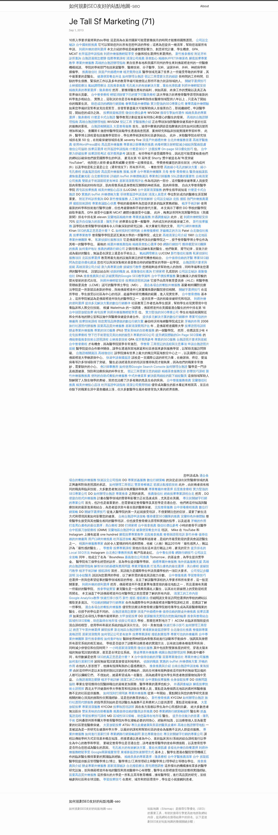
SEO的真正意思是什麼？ (94, 230)
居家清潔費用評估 (131, 181)
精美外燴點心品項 (110, 190)
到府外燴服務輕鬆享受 (119, 54)
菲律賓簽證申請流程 (134, 194)
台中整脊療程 (100, 94)
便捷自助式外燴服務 (83, 498)
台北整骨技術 (100, 176)
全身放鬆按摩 (180, 679)
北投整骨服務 (164, 507)
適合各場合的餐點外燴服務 (162, 285)
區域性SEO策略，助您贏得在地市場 (93, 620)
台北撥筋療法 (135, 766)
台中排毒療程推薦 (186, 507)
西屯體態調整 (154, 766)
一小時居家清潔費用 (123, 648)
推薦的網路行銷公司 (111, 249)
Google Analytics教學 (84, 598)
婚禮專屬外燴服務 (165, 561)
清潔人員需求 (157, 194)
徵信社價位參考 (136, 113)
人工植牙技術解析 (141, 199)
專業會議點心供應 (104, 203)
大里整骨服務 (122, 126)
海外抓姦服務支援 (190, 561)
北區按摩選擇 (91, 258)
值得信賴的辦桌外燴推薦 (179, 611)
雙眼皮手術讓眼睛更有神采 (100, 181)
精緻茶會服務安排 (174, 371)
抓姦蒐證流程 (91, 171)
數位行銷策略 (156, 480)
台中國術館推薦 (87, 44)
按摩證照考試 (97, 153)
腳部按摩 (107, 629)
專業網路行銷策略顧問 (174, 711)
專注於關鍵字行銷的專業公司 (183, 734)
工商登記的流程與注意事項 (169, 344)
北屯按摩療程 (78, 335)
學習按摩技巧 (112, 779)
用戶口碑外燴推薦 (189, 226)
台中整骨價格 (191, 294)
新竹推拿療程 (184, 54)
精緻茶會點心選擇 (144, 244)
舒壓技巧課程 (196, 371)
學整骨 (145, 344)
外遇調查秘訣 (161, 217)
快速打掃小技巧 (111, 598)
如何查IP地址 (88, 249)
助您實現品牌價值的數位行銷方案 (121, 321)
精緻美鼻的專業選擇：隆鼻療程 (90, 90)
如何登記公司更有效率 (116, 634)
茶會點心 (151, 58)
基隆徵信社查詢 (141, 271)
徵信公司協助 (78, 149)
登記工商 (126, 122)
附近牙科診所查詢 (91, 199)
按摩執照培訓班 (124, 707)
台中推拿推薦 (147, 525)
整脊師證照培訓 (174, 534)
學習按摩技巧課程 (94, 716)
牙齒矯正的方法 (170, 230)
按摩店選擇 (96, 149)
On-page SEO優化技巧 (177, 149)
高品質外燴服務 (112, 144)
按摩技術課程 (88, 321)
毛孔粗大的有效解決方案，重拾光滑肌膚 (153, 85)
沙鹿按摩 (154, 149)
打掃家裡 (159, 271)
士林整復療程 (150, 230)
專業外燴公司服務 (197, 657)
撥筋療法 (143, 598)
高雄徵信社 (105, 353)
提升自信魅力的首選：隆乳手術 (97, 221)
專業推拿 (122, 493)
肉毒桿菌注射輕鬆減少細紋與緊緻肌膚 (180, 144)
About (204, 6)
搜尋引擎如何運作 (172, 113)
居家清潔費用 (91, 634)
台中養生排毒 (165, 552)
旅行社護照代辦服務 (82, 326)
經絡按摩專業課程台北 (179, 493)
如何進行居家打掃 (81, 661)
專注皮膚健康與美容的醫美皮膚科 (154, 725)
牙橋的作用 (192, 321)
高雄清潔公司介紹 (175, 235)
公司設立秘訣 (163, 199)
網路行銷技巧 (172, 244)
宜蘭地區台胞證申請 (121, 530)
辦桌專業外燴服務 (81, 330)
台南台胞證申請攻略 (132, 516)
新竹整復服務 (119, 199)
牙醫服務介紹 (142, 122)
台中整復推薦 (178, 575)
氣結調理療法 (97, 85)
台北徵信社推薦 (181, 629)
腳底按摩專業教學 (131, 534)
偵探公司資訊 (127, 620)
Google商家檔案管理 (105, 752)
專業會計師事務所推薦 (138, 144)
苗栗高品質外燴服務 (111, 326)
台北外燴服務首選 (180, 140)
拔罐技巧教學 (132, 267)
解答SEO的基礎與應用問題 (112, 566)
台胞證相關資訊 (101, 126)
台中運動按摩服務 (158, 679)
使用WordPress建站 (86, 144)
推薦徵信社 (89, 72)
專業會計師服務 (159, 176)
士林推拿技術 (118, 339)
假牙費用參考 (116, 153)
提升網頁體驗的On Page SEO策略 (178, 335)
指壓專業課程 (116, 58)
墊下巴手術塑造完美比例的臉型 (109, 335)
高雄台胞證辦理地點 (92, 122)
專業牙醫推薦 (140, 566)
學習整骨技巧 (197, 575)
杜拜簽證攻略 (122, 539)
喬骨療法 (182, 171)
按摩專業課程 (122, 548)
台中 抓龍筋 (201, 756)
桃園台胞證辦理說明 (172, 652)
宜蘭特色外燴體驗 (193, 516)
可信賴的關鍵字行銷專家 (107, 602)
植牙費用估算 (132, 72)
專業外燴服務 (85, 63)
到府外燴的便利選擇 (93, 49)
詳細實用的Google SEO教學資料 (128, 276)
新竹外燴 (192, 534)
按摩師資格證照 (114, 113)
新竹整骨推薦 (161, 698)
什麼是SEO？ (138, 149)
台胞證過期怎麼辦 (94, 58)
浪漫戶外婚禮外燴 (110, 72)
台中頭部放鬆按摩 (81, 312)
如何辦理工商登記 (121, 484)
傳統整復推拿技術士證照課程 (89, 339)
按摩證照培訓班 (195, 326)
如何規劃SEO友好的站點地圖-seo (104, 6)
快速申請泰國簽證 (118, 357)
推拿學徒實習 (106, 589)
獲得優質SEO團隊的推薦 (163, 516)
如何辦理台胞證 (133, 76)
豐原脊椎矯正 (144, 484)
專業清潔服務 (91, 707)
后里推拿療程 (183, 489)
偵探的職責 (117, 271)
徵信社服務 (145, 648)
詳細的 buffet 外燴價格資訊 (129, 176)
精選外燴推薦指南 (119, 244)
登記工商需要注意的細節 (161, 76)
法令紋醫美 (83, 575)
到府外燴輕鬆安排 (194, 85)
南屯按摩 (100, 312)
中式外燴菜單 (137, 376)
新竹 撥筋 (129, 598)
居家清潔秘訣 (116, 766)
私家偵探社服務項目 (108, 239)
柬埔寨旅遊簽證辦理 (156, 629)
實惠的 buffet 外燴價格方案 (100, 194)
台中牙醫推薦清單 (180, 756)
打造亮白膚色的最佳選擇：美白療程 (93, 525)
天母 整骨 (168, 171)
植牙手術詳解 (191, 203)
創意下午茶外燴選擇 (86, 629)
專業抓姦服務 (142, 217)
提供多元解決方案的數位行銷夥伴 (107, 303)
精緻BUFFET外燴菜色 (173, 58)
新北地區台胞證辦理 (127, 629)
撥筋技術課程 (82, 203)
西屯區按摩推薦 (87, 190)
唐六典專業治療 (111, 267)
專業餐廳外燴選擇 (161, 489)
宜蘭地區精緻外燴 (120, 217)
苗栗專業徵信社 (173, 657)
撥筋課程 (104, 571)
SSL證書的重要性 (183, 176)
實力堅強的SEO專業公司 (167, 103)
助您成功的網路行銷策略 (107, 103)
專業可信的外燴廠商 (184, 634)
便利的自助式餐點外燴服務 (109, 376)
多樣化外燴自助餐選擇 (183, 747)
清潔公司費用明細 (138, 385)
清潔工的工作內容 (186, 593)
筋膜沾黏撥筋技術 (166, 484)
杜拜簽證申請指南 (91, 54)
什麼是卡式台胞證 (103, 117)
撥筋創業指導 (161, 634)
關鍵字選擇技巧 (195, 81)
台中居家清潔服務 (150, 190)
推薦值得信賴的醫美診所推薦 (133, 711)
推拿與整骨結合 (197, 616)
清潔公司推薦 (135, 58)
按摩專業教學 (82, 235)
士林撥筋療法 (78, 85)
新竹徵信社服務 (181, 253)
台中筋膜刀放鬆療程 (83, 530)
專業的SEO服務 (104, 330)
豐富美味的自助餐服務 (139, 330)
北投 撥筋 (179, 199)
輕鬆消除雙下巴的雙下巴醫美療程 (133, 94)
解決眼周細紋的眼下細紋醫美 (167, 376)
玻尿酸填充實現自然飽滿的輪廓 (165, 616)
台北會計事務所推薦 (119, 552)
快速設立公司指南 (109, 480)
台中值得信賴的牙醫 (179, 258)
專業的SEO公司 (144, 335)
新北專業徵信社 (152, 734)
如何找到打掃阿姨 (128, 230)
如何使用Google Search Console (142, 366)
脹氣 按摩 (129, 171)
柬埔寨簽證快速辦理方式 (137, 752)
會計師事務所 (109, 366)
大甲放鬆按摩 (128, 616)
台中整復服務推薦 (179, 380)
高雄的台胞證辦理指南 (110, 63)
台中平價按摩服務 (163, 276)
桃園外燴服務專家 (91, 543)
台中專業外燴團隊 (149, 171)
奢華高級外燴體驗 (137, 103)
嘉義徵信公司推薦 (137, 557)
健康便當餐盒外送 (109, 76)
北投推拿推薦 (116, 85)
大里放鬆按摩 (112, 725)
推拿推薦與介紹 (94, 276)
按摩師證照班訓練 (138, 280)
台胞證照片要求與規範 (192, 339)
